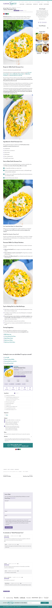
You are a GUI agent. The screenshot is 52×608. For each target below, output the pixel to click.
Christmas (5, 469)
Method (19, 389)
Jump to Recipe (17, 10)
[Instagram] (34, 2)
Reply (17, 544)
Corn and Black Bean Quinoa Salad (16, 74)
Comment (7, 500)
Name (6, 511)
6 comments (20, 471)
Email (6, 515)
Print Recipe (17, 376)
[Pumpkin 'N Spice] (10, 3)
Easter (9, 469)
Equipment (13, 389)
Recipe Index (22, 4)
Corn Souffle (6, 357)
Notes (30, 389)
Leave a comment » (25, 471)
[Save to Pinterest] (3, 14)
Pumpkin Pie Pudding (7, 476)
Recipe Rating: (7, 498)
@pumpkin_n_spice (16, 445)
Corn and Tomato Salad (8, 363)
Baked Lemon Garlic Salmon (9, 342)
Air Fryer (40, 4)
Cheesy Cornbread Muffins (9, 359)
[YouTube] (38, 2)
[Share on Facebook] (5, 14)
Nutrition (24, 389)
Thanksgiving (14, 7)
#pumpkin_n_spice (25, 445)
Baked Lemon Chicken (8, 340)
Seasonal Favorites (8, 7)
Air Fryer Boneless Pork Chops (10, 336)
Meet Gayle (11, 606)
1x (14, 393)
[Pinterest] (42, 22)
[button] (14, 369)
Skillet (7, 415)
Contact (14, 606)
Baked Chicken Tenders (8, 338)
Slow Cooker (46, 4)
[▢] (5, 395)
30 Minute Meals (29, 4)
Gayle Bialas (6, 10)
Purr (48, 606)
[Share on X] (6, 14)
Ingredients (6, 389)
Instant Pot (35, 4)
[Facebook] (40, 22)
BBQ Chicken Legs (7, 334)
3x (17, 393)
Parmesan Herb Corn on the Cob (10, 361)
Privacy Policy (18, 606)
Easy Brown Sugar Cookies (28, 476)
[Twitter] (39, 2)
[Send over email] (8, 14)
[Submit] (48, 2)
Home (4, 7)
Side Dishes (12, 469)
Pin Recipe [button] (23, 376)
